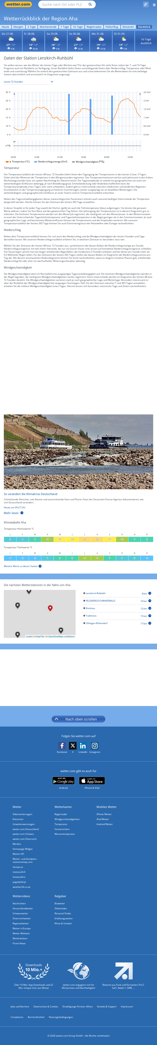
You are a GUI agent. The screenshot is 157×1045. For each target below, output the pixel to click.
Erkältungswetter (64, 918)
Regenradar (94, 27)
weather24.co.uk (21, 887)
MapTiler (40, 636)
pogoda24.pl (19, 882)
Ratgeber (60, 896)
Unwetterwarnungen (24, 824)
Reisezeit (128, 27)
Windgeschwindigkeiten (67, 819)
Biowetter (60, 903)
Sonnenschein (62, 829)
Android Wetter (104, 824)
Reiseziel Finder (63, 913)
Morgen (18, 27)
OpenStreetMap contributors (61, 636)
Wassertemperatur (65, 834)
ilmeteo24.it (19, 877)
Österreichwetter (22, 918)
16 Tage (78, 27)
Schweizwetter (20, 913)
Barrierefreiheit (36, 1017)
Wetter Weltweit (21, 933)
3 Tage (31, 27)
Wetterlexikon (20, 938)
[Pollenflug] (146, 4)
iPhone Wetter (104, 814)
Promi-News (19, 943)
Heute (5, 27)
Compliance (17, 1017)
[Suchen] (89, 4)
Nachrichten (19, 903)
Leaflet (29, 636)
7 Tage (65, 27)
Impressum (127, 1006)
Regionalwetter (21, 923)
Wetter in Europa (22, 928)
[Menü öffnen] (153, 4)
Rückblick (144, 27)
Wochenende (48, 27)
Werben (17, 844)
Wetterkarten (63, 807)
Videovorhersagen (22, 814)
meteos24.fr (19, 872)
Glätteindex (61, 908)
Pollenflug (111, 27)
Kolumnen (18, 819)
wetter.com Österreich (25, 839)
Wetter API (18, 854)
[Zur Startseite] (19, 4)
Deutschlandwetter (23, 908)
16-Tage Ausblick (146, 41)
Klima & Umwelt (63, 923)
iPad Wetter (102, 819)
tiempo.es (18, 867)
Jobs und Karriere (20, 1006)
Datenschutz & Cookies (46, 1006)
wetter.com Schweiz (23, 834)
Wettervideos (21, 896)
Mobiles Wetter (106, 807)
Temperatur (61, 824)
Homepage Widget (23, 849)
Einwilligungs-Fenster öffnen (78, 1006)
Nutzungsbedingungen (61, 1017)
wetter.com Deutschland (26, 829)
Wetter (17, 807)
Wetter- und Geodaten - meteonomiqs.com (25, 860)
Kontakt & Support (106, 1006)
